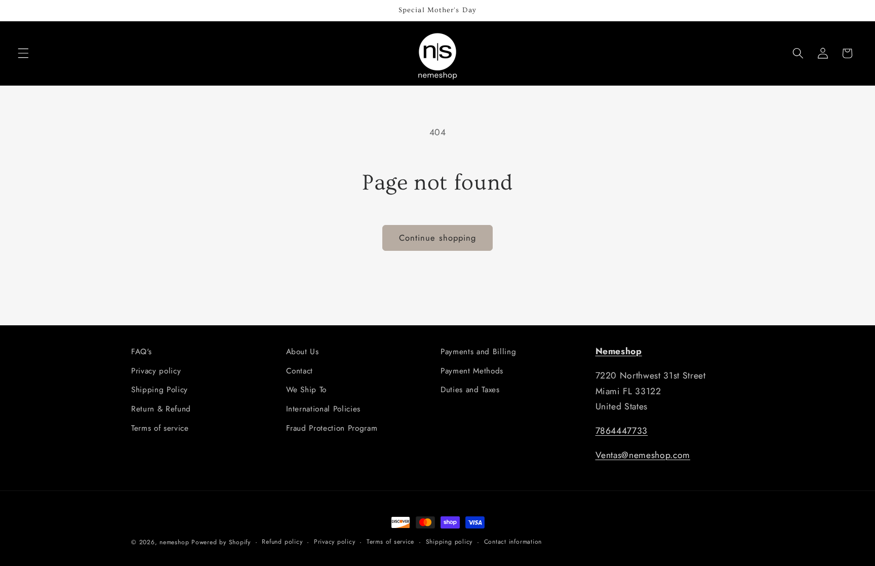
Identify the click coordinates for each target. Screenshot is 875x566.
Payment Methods (472, 370)
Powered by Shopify (221, 542)
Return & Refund (161, 408)
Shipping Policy (159, 389)
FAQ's (141, 351)
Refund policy (282, 541)
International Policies (323, 408)
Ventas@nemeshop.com (643, 455)
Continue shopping (437, 238)
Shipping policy (449, 541)
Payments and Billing (478, 351)
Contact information (513, 541)
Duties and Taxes (470, 389)
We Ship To (306, 389)
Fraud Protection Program (332, 428)
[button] (23, 53)
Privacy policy (156, 370)
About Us (302, 351)
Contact (299, 370)
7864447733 (621, 430)
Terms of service (160, 428)
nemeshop (174, 542)
